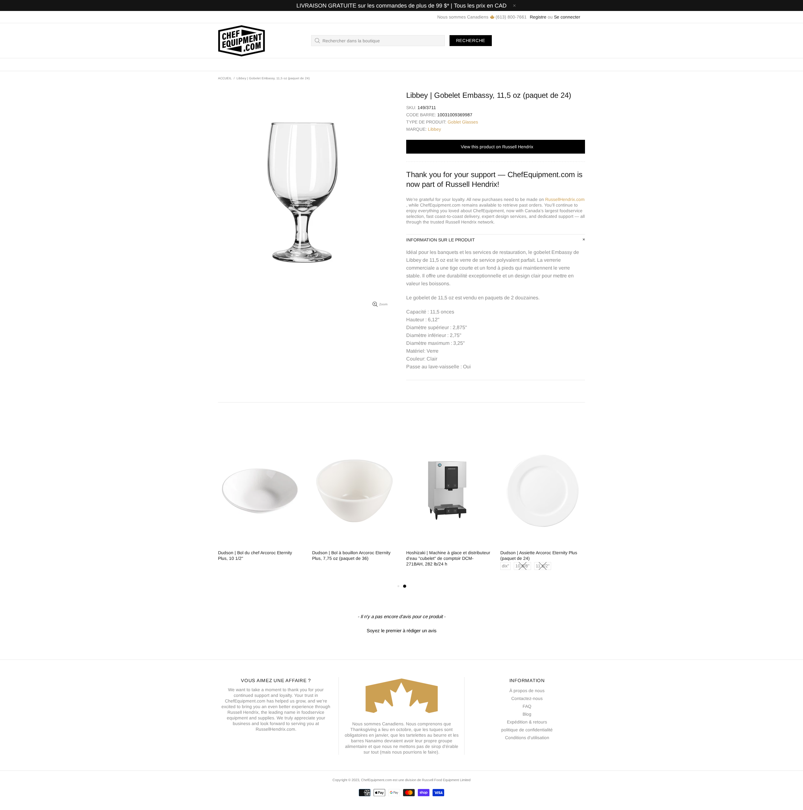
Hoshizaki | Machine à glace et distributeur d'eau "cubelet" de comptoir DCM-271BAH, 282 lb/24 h (448, 558)
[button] (401, 630)
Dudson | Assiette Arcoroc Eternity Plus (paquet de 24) (538, 555)
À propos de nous (527, 690)
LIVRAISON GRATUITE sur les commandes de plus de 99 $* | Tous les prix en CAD (401, 6)
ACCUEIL (225, 78)
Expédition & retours (527, 721)
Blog (527, 714)
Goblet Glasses (463, 121)
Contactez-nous (527, 698)
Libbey (434, 129)
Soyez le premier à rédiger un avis (402, 630)
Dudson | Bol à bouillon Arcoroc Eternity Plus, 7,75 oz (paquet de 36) (351, 555)
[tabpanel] (449, 507)
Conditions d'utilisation (527, 737)
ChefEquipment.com (241, 40)
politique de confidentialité (527, 729)
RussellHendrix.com (565, 199)
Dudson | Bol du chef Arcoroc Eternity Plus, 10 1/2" (255, 555)
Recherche (470, 40)
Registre (538, 16)
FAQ (527, 706)
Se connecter (567, 16)
